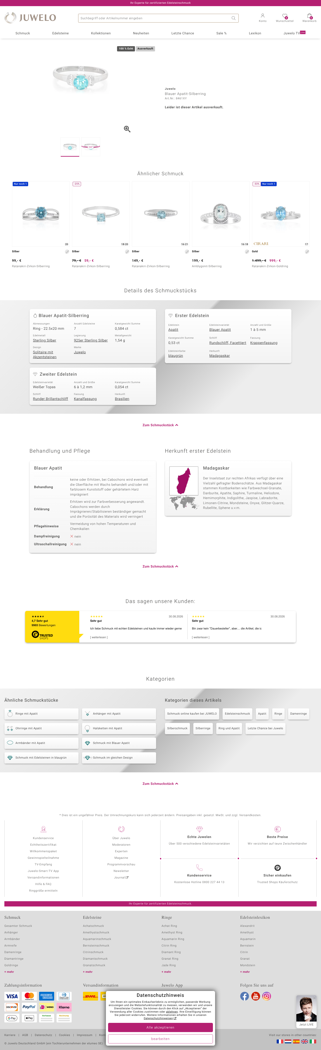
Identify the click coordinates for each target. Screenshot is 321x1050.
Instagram (266, 996)
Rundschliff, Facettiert (227, 342)
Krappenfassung (264, 342)
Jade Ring (169, 965)
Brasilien (122, 398)
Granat (245, 959)
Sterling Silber (44, 340)
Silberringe (203, 728)
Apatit (173, 329)
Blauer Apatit (220, 329)
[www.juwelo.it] (313, 1041)
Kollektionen (101, 33)
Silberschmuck (177, 728)
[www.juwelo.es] (296, 1041)
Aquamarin (248, 939)
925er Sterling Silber (91, 340)
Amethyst (247, 933)
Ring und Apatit (229, 728)
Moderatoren (121, 845)
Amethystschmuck (96, 933)
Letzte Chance (182, 33)
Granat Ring (170, 959)
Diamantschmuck (95, 959)
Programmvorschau (121, 864)
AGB (25, 1035)
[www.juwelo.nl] (288, 1041)
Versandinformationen (43, 878)
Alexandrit (247, 926)
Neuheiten (141, 33)
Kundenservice (43, 838)
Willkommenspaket (43, 851)
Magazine (121, 858)
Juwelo (80, 352)
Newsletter (121, 871)
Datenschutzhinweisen (158, 1018)
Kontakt (104, 1035)
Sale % (221, 33)
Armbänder (12, 939)
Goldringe (11, 965)
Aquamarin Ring (173, 939)
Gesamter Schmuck (18, 926)
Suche (234, 18)
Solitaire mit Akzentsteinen (45, 355)
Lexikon (255, 33)
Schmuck (23, 33)
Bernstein (247, 946)
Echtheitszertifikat (43, 845)
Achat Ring (169, 926)
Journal (119, 878)
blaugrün (175, 355)
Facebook (244, 996)
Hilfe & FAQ (43, 884)
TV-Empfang (43, 864)
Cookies (64, 1035)
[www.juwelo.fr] (280, 1041)
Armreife (10, 946)
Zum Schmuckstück (158, 425)
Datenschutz (43, 1035)
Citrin (244, 952)
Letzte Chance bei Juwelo (265, 728)
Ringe (278, 714)
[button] (262, 18)
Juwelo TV (294, 33)
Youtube (255, 996)
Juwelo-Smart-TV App (43, 871)
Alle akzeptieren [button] (160, 1027)
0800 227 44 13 (213, 882)
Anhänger (11, 933)
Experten (121, 851)
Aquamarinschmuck (97, 939)
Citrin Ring (169, 946)
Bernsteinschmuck (96, 946)
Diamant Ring (171, 952)
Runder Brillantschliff (50, 398)
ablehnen (172, 1012)
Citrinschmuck (93, 952)
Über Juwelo (121, 838)
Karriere (10, 1035)
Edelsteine (60, 33)
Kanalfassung (85, 398)
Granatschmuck (94, 965)
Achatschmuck (93, 926)
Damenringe (298, 714)
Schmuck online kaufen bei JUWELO (192, 714)
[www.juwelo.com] (304, 1041)
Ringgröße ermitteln (43, 891)
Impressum (84, 1035)
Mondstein (247, 965)
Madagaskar (219, 355)
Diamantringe (14, 959)
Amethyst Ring (172, 933)
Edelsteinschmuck (237, 714)
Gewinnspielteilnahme (43, 858)
